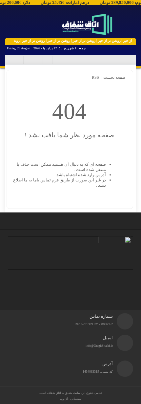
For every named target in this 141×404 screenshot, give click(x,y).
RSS (95, 77)
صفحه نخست (113, 77)
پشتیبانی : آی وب (70, 398)
